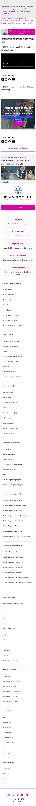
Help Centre (6, 774)
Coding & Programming (10, 428)
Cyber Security (7, 418)
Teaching (5, 351)
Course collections (8, 433)
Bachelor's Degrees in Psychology (13, 557)
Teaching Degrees (8, 459)
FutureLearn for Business (10, 686)
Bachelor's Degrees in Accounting (13, 562)
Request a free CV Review (10, 660)
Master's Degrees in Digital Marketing (14, 516)
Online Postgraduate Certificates (13, 325)
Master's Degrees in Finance (11, 526)
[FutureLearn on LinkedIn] (26, 795)
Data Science (7, 408)
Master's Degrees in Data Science (13, 511)
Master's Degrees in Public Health (13, 521)
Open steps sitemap (9, 753)
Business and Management (11, 341)
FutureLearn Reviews (9, 640)
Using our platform (8, 635)
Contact (5, 779)
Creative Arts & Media (9, 372)
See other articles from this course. (21, 32)
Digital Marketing (8, 392)
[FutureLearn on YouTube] (22, 795)
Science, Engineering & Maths (12, 377)
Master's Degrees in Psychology (12, 500)
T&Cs (4, 717)
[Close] (33, 3)
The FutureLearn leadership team (13, 604)
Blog (4, 619)
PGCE (4, 474)
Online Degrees (7, 310)
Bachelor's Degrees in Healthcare (13, 552)
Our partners (7, 676)
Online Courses (7, 290)
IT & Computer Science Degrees (12, 464)
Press (4, 614)
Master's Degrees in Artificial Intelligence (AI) (16, 536)
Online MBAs (7, 449)
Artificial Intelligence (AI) (10, 403)
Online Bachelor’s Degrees (11, 320)
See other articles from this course (18, 148)
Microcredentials (8, 300)
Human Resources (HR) (10, 413)
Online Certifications (9, 295)
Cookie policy (7, 732)
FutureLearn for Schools (10, 696)
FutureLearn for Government (11, 691)
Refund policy (7, 727)
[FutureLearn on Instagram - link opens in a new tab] (13, 795)
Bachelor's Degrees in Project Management (16, 577)
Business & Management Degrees (13, 485)
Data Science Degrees (9, 469)
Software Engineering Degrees (12, 480)
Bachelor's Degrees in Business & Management (17, 582)
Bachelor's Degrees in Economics (13, 567)
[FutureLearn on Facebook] (9, 795)
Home (3, 18)
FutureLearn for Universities (11, 681)
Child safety (6, 769)
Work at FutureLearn (9, 609)
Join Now (18, 207)
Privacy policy (7, 722)
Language (10, 18)
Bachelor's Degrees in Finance (12, 572)
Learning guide (7, 645)
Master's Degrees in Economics (12, 531)
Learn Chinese (20, 18)
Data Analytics (7, 398)
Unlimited (5, 655)
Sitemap (5, 748)
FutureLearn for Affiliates (10, 701)
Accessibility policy (8, 743)
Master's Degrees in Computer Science (14, 506)
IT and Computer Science (10, 361)
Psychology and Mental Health (12, 356)
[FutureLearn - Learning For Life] (18, 800)
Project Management (9, 423)
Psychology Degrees (9, 454)
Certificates (6, 650)
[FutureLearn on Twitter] (17, 795)
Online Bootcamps (8, 305)
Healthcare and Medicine (10, 346)
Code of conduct (8, 738)
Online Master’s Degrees (10, 315)
